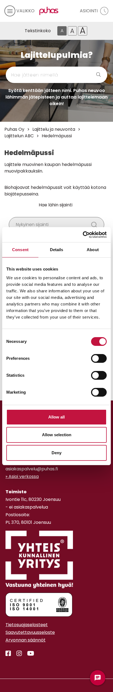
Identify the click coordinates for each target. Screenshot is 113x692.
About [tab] (93, 249)
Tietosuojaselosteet (26, 625)
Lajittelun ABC (19, 136)
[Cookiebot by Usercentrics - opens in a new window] (83, 234)
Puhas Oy (14, 129)
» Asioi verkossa (22, 476)
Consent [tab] (20, 249)
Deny (56, 452)
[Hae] (92, 75)
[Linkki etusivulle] (48, 10)
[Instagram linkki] (17, 653)
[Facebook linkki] (8, 653)
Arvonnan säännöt (25, 640)
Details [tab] (56, 249)
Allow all (56, 417)
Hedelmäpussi (57, 136)
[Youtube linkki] (28, 653)
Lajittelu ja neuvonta (53, 129)
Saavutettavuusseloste (30, 632)
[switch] (99, 358)
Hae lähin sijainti (55, 205)
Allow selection (56, 434)
